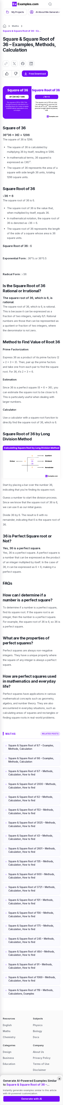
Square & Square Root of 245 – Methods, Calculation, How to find (31, 940)
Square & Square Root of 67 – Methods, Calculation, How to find (30, 773)
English (7, 1025)
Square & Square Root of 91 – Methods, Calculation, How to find (30, 966)
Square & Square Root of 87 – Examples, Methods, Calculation (31, 747)
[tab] (15, 12)
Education (9, 1063)
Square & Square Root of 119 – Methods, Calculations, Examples (30, 992)
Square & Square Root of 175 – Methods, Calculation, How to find (31, 927)
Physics (38, 1025)
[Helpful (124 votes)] (7, 73)
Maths (15, 25)
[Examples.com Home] (25, 4)
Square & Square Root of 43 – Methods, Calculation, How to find (30, 837)
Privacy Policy (41, 1057)
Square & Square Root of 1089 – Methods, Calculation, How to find (32, 979)
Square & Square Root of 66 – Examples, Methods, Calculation (31, 760)
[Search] (50, 4)
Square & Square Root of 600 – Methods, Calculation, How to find (31, 876)
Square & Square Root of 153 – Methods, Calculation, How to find (31, 811)
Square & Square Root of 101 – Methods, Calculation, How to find (30, 902)
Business (8, 1057)
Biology (37, 1031)
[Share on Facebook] (23, 63)
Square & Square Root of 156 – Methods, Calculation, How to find (31, 914)
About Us (38, 1051)
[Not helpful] (16, 73)
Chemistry (9, 1037)
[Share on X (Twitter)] (14, 63)
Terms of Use (41, 1063)
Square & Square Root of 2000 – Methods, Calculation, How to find (32, 786)
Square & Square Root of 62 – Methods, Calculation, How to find (30, 799)
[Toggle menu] (7, 4)
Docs (36, 1037)
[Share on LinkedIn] (31, 63)
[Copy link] (6, 63)
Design (7, 1051)
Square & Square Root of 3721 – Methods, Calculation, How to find (31, 889)
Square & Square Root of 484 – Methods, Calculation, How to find (31, 953)
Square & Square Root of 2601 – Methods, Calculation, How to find (31, 850)
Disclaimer (39, 1069)
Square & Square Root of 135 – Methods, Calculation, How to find (31, 863)
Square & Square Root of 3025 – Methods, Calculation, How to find (32, 824)
